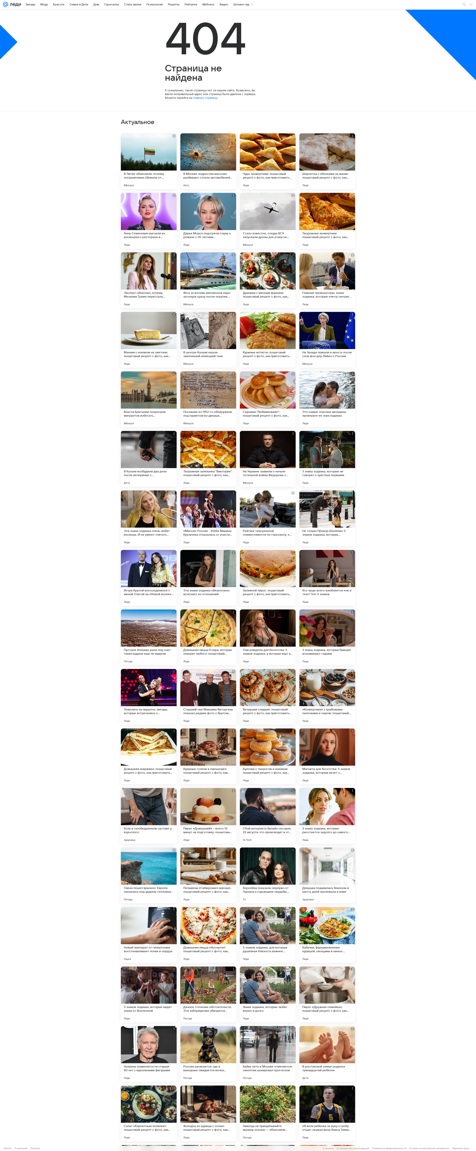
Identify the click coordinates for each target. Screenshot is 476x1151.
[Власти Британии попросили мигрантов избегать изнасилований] (149, 399)
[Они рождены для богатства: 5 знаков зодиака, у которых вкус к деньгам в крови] (268, 637)
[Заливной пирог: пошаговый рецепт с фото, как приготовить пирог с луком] (268, 578)
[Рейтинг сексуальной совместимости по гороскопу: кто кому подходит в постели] (268, 518)
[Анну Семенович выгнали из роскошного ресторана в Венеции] (149, 221)
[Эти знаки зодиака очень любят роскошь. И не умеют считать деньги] (149, 518)
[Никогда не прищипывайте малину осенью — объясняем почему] (268, 1113)
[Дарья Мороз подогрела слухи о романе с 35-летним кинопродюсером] (208, 221)
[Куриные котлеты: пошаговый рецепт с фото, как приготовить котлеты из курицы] (268, 340)
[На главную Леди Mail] (14, 4)
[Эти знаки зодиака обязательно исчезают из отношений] (208, 578)
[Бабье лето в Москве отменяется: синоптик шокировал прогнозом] (268, 1054)
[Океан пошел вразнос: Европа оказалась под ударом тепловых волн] (149, 875)
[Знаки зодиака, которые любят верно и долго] (268, 994)
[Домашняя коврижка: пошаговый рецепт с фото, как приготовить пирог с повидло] (149, 756)
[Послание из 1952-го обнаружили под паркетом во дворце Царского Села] (208, 399)
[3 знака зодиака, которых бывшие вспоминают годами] (327, 637)
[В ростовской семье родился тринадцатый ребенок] (327, 1054)
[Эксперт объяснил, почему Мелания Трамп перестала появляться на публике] (149, 280)
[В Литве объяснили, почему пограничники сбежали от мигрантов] (149, 161)
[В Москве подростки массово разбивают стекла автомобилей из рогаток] (208, 161)
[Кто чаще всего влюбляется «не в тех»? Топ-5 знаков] (327, 578)
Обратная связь (460, 1148)
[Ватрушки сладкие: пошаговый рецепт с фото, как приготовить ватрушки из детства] (268, 697)
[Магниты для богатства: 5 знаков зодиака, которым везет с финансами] (327, 756)
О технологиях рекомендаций (353, 1148)
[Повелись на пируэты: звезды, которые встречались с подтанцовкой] (149, 697)
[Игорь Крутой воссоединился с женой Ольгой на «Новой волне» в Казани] (149, 578)
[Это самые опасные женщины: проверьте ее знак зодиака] (327, 399)
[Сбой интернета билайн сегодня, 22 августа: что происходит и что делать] (268, 816)
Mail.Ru (8, 1148)
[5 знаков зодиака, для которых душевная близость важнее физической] (268, 935)
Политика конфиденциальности (389, 1148)
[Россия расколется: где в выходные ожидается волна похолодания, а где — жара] (208, 1054)
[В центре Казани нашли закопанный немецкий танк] (208, 340)
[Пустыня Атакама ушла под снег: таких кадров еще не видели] (149, 637)
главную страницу (205, 97)
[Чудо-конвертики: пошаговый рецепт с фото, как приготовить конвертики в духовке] (268, 161)
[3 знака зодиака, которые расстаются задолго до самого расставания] (327, 816)
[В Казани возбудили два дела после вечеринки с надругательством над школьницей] (149, 459)
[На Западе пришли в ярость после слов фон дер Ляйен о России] (327, 340)
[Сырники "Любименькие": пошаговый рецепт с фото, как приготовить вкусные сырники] (268, 399)
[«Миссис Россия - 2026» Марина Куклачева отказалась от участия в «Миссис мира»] (208, 518)
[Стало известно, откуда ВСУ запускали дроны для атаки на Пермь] (268, 221)
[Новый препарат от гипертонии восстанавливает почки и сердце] (149, 935)
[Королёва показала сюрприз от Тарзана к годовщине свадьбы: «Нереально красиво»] (268, 875)
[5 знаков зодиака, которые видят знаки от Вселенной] (149, 994)
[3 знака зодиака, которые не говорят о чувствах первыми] (327, 459)
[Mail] (5, 4)
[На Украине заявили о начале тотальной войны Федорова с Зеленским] (268, 459)
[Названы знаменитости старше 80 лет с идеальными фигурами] (149, 1054)
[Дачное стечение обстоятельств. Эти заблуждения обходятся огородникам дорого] (208, 994)
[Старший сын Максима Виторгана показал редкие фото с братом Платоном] (208, 697)
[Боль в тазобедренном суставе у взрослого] (149, 816)
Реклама (35, 1148)
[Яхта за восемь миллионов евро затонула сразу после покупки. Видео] (208, 280)
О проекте (328, 1148)
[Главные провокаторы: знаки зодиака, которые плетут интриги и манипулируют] (327, 280)
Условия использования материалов (429, 1148)
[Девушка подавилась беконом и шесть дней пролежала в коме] (327, 875)
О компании (21, 1148)
